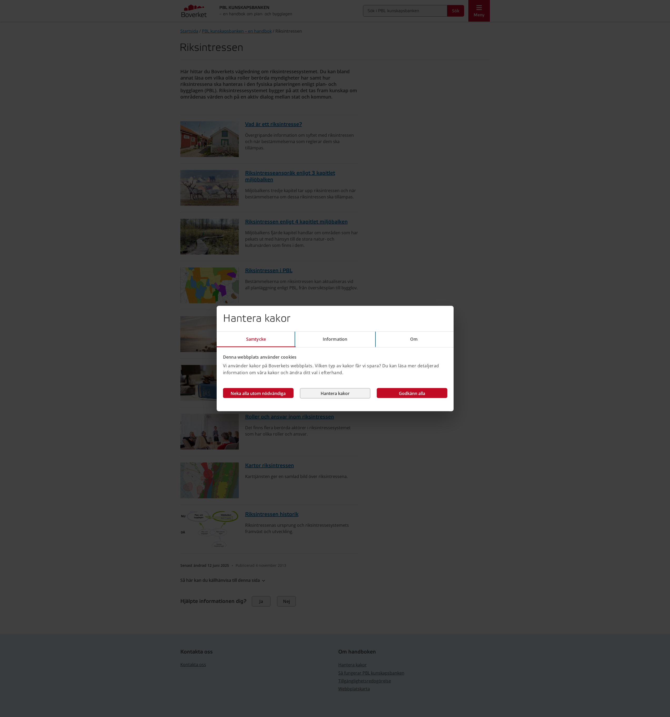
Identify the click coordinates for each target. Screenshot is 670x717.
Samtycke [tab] (256, 339)
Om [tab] (414, 339)
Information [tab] (335, 339)
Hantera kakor (335, 393)
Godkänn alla (412, 393)
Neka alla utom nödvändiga (258, 393)
